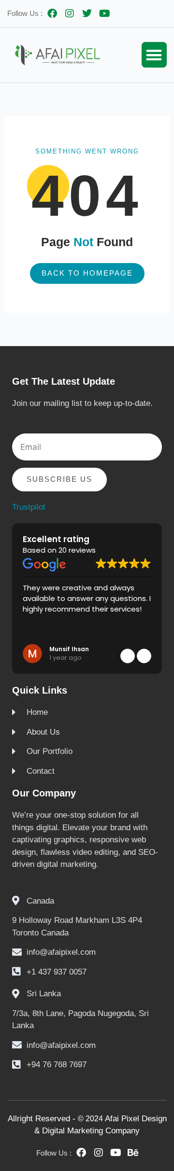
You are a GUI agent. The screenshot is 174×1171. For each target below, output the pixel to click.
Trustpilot (28, 507)
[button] (154, 55)
